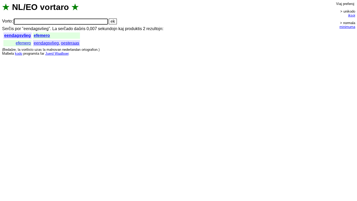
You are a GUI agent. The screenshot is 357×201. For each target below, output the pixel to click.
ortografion (89, 50)
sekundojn (107, 28)
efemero (42, 35)
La (54, 28)
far (42, 53)
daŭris (79, 28)
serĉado (65, 28)
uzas (38, 50)
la (19, 50)
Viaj (339, 4)
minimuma (347, 27)
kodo (18, 53)
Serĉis (8, 28)
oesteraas (70, 43)
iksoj (351, 15)
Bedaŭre (9, 50)
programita (31, 53)
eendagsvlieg (17, 35)
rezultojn (154, 28)
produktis (133, 28)
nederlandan (71, 50)
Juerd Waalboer (56, 53)
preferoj (348, 4)
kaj (121, 28)
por (18, 28)
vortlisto (27, 50)
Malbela (8, 53)
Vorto (7, 21)
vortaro (54, 7)
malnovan (54, 50)
